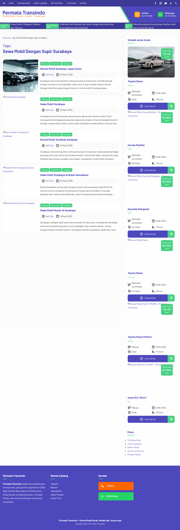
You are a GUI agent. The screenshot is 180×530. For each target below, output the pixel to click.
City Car (131, 277)
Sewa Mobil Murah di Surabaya (58, 210)
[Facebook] (155, 3)
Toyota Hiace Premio (140, 336)
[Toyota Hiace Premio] (151, 317)
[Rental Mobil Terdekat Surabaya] (20, 146)
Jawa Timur (55, 64)
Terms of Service (135, 451)
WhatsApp (112, 496)
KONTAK (83, 3)
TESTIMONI (71, 3)
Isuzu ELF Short (137, 397)
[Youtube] (165, 3)
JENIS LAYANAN (40, 3)
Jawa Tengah (57, 494)
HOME (11, 3)
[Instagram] (160, 3)
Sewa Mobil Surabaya (52, 104)
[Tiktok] (171, 3)
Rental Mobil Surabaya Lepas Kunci (61, 68)
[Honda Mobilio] (151, 125)
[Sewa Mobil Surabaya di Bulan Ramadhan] (20, 182)
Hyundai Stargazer (138, 209)
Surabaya (67, 64)
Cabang (45, 64)
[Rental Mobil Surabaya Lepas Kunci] (20, 76)
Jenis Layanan (134, 443)
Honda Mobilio (136, 145)
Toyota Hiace (135, 81)
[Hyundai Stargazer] (151, 189)
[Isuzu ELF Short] (151, 378)
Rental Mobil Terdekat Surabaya (58, 139)
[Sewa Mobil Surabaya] (20, 111)
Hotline (110, 485)
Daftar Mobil (133, 447)
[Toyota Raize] (151, 253)
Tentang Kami (134, 440)
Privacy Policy (134, 454)
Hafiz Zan (50, 74)
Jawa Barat (56, 491)
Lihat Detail (148, 106)
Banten (54, 487)
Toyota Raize (135, 273)
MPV (130, 149)
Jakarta (54, 483)
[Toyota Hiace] (151, 61)
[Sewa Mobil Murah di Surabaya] (20, 217)
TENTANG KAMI (23, 3)
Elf (129, 401)
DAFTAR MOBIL (57, 3)
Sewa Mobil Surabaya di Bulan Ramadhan (64, 175)
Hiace (130, 85)
